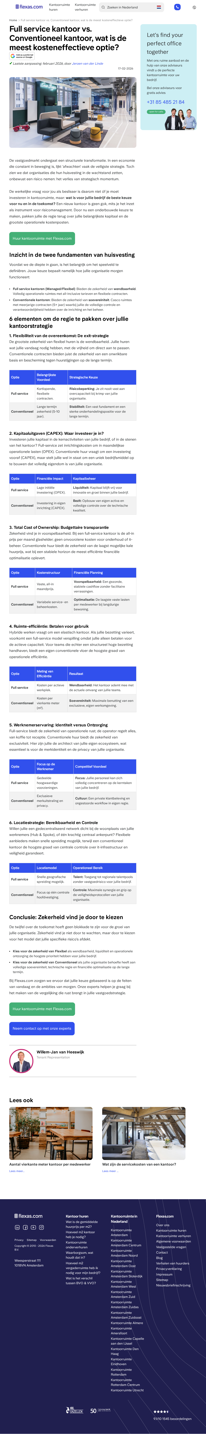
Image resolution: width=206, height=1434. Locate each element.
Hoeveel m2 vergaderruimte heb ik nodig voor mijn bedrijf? (83, 1268)
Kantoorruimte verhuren (173, 1236)
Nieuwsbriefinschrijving (173, 1285)
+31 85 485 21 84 (177, 7)
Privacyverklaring (169, 1269)
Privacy (19, 1239)
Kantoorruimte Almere (127, 1323)
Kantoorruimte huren (171, 1230)
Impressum (164, 1274)
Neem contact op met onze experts (42, 1028)
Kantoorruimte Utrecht (127, 1390)
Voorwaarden (48, 1239)
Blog (159, 1258)
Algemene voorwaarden (173, 1241)
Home (13, 20)
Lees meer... (17, 1171)
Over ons (162, 1225)
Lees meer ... (110, 1171)
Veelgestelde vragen (171, 1247)
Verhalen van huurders (172, 1263)
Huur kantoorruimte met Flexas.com (42, 238)
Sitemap (32, 1239)
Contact (162, 1252)
